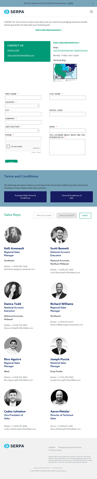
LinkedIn (51, 447)
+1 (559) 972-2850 (19, 325)
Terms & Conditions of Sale (72, 196)
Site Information (58, 468)
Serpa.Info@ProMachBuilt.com (20, 55)
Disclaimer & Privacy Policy (41, 468)
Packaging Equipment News (69, 447)
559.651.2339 (13, 50)
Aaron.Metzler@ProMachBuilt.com (62, 429)
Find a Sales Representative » (66, 42)
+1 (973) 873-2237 (65, 322)
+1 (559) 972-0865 (19, 377)
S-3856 (70, 3)
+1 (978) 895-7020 (19, 266)
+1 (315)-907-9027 (65, 377)
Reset (85, 216)
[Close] (93, 3)
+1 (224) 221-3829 (65, 269)
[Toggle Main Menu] (91, 12)
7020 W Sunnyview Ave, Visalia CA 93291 (70, 50)
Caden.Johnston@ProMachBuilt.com (16, 429)
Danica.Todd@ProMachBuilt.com (16, 328)
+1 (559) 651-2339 (65, 426)
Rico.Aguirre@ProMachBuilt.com (16, 380)
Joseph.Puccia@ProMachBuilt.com (62, 380)
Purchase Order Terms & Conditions (25, 196)
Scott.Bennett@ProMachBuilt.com (62, 272)
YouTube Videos (55, 450)
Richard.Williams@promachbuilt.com (62, 324)
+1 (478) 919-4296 (19, 426)
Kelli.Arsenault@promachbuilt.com (16, 269)
